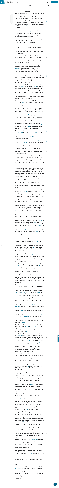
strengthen (17, 44)
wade (30, 24)
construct (22, 86)
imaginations (18, 170)
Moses (26, 229)
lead (20, 218)
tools (28, 92)
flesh (32, 290)
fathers (27, 326)
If (27, 424)
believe (41, 150)
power (31, 384)
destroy (17, 265)
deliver (28, 126)
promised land (39, 119)
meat (29, 31)
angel (29, 374)
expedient (23, 258)
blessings (29, 30)
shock (30, 453)
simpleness (40, 342)
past (36, 377)
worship (18, 472)
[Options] (57, 5)
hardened (19, 335)
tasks (35, 222)
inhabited (17, 306)
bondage (41, 220)
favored (23, 292)
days (18, 476)
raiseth (21, 310)
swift (21, 372)
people (38, 292)
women (28, 26)
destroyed (36, 357)
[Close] (12, 15)
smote (34, 247)
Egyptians (17, 210)
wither (20, 412)
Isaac (26, 328)
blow (23, 102)
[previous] (1, 245)
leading (34, 254)
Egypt (27, 331)
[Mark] (12, 18)
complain (31, 148)
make (32, 136)
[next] (57, 245)
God (42, 125)
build (40, 141)
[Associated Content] (46, 11)
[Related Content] (54, 5)
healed (28, 340)
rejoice (33, 160)
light (29, 114)
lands (40, 314)
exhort (35, 132)
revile (20, 348)
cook (39, 111)
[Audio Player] (55, 484)
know (22, 120)
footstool (23, 322)
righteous (26, 191)
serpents (17, 339)
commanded (29, 363)
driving (27, 273)
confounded (35, 439)
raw (27, 31)
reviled (36, 259)
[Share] (12, 22)
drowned (36, 237)
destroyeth (26, 316)
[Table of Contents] (1, 5)
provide (25, 47)
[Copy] (12, 20)
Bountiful (40, 56)
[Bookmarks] (51, 5)
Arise (27, 79)
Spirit (34, 446)
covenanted (35, 326)
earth (34, 304)
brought (39, 225)
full (22, 397)
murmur (26, 142)
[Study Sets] (49, 5)
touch (38, 408)
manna (37, 241)
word (37, 231)
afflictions (17, 68)
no (20, 398)
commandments (19, 132)
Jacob (31, 328)
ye (28, 366)
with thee (17, 468)
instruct (25, 435)
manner (35, 86)
